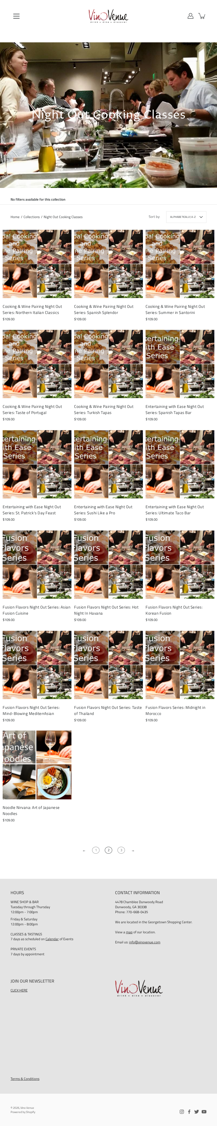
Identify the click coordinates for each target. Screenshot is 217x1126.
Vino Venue (27, 1108)
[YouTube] (204, 1112)
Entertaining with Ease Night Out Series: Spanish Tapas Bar (175, 409)
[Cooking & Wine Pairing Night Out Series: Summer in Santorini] (180, 263)
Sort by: (154, 216)
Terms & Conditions (25, 1078)
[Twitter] (196, 1112)
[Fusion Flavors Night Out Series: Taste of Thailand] (108, 664)
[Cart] (202, 16)
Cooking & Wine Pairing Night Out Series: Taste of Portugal (32, 409)
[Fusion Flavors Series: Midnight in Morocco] (180, 664)
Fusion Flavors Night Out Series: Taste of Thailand (108, 710)
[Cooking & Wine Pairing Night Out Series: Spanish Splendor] (108, 263)
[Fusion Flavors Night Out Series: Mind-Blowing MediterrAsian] (37, 664)
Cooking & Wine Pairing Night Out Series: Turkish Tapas (103, 409)
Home (15, 216)
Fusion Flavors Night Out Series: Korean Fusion (174, 610)
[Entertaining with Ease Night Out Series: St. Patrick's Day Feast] (37, 464)
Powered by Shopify (23, 1112)
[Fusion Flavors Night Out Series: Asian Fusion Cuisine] (37, 564)
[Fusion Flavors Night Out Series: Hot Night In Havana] (108, 564)
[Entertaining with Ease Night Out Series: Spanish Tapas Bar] (180, 364)
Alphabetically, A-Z (183, 217)
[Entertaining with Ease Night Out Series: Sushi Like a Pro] (108, 464)
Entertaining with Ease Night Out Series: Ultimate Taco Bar (175, 510)
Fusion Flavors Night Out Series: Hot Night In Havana (106, 610)
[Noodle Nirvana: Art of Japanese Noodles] (37, 765)
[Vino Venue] (108, 16)
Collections (32, 216)
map (129, 932)
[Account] (190, 16)
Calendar (52, 939)
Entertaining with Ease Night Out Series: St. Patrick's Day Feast (32, 510)
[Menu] (16, 16)
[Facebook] (189, 1112)
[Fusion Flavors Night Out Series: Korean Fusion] (180, 564)
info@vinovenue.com (144, 942)
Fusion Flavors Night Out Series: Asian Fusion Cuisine (36, 610)
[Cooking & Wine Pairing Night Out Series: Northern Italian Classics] (37, 263)
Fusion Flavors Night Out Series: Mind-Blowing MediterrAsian (31, 710)
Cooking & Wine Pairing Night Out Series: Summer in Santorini (175, 309)
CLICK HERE (19, 990)
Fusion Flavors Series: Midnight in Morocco (175, 710)
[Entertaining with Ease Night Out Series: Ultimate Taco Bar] (180, 464)
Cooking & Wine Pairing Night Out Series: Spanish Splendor (103, 309)
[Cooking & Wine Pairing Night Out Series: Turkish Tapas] (108, 364)
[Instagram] (181, 1112)
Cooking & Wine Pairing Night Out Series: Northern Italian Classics (32, 309)
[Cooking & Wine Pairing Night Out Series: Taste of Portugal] (37, 364)
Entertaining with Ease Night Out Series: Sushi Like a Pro (103, 510)
